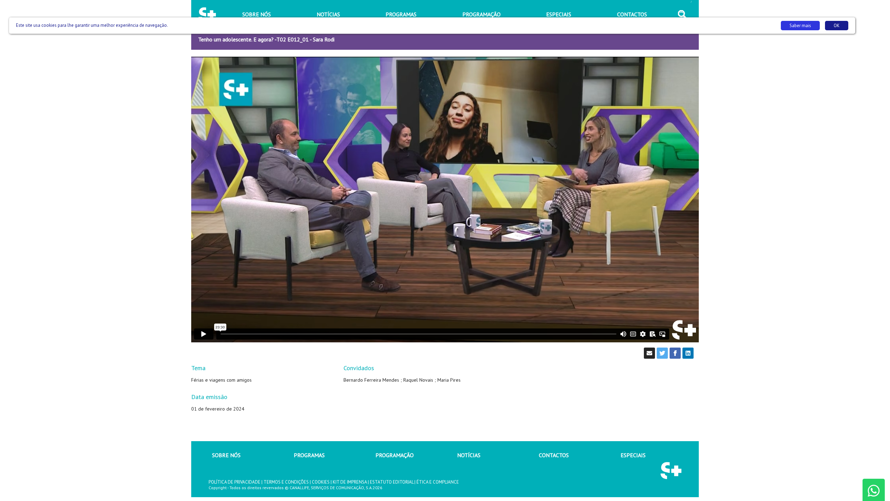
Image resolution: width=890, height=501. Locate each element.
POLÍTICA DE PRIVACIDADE (234, 482)
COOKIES (321, 482)
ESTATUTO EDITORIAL (391, 482)
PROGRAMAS (309, 455)
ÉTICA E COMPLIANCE (437, 482)
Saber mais (800, 26)
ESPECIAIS (633, 455)
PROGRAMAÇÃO (394, 455)
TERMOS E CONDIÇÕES (286, 482)
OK (837, 26)
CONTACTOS (554, 455)
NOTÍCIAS (468, 455)
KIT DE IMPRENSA (350, 482)
